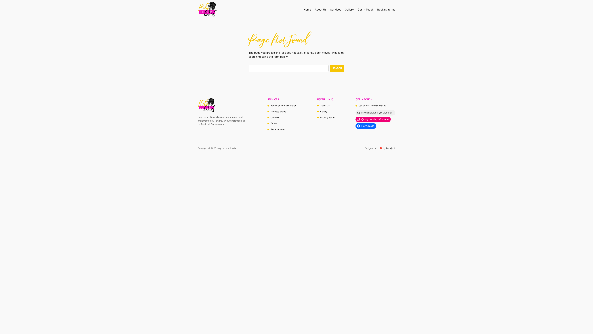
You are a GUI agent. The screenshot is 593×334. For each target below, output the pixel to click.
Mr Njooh (390, 148)
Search (337, 68)
